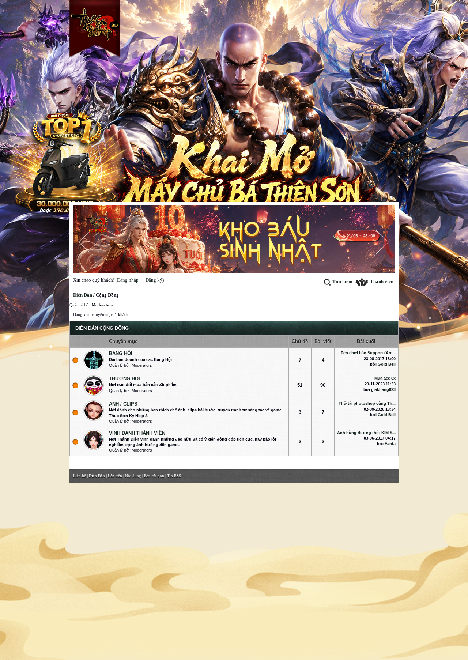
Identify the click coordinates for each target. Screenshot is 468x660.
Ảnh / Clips (123, 404)
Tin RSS (174, 476)
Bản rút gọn (154, 476)
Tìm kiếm (342, 281)
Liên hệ (79, 476)
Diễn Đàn (82, 295)
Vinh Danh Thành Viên (137, 433)
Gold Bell (387, 364)
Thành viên (381, 281)
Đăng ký (154, 280)
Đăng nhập (128, 280)
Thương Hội (124, 378)
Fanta (390, 443)
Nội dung (133, 476)
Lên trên (115, 476)
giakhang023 (383, 389)
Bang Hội (120, 353)
